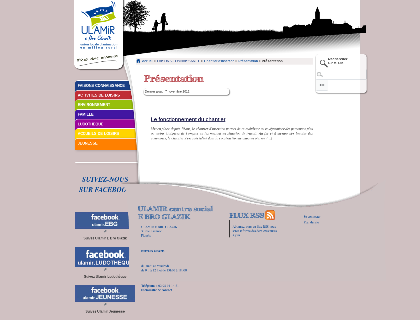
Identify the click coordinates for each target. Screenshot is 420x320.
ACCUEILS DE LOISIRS (98, 133)
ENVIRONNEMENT (94, 105)
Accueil (147, 61)
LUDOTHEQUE (90, 124)
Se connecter (312, 216)
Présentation (248, 61)
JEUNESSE (88, 143)
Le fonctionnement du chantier (188, 119)
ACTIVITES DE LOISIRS (99, 95)
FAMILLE (86, 114)
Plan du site (311, 222)
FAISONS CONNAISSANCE (178, 61)
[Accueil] (99, 35)
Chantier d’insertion (219, 61)
